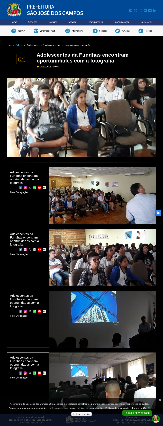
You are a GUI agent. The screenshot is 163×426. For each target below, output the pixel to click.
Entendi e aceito (81, 414)
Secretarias (146, 22)
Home (14, 22)
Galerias (19, 45)
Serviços (32, 22)
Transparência (96, 22)
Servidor (72, 22)
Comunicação (122, 22)
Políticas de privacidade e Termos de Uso (126, 408)
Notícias (53, 22)
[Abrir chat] (156, 419)
